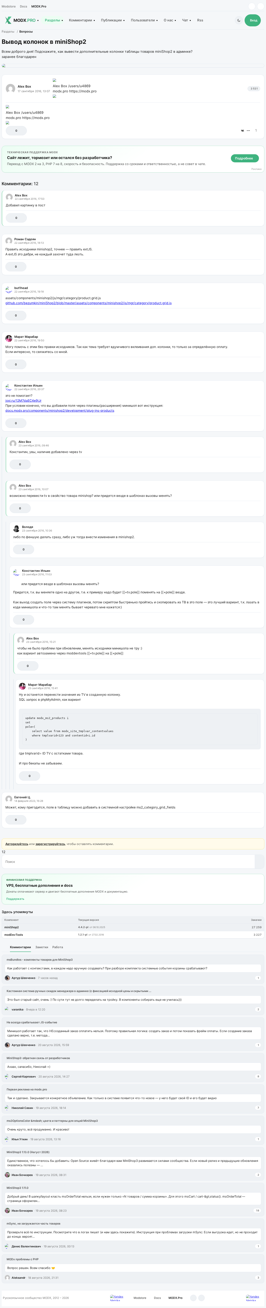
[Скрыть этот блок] (260, 150)
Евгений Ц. (22, 797)
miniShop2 (11, 927)
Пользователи (143, 20)
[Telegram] (251, 6)
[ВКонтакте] (242, 130)
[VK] (260, 6)
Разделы (52, 20)
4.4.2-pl (83, 927)
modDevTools (13, 934)
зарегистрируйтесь (50, 844)
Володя (27, 527)
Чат (185, 20)
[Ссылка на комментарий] (247, 218)
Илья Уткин (20, 1139)
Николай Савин (22, 1108)
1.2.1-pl (82, 934)
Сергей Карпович (24, 1076)
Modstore (9, 6)
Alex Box (24, 86)
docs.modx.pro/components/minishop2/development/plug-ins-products (59, 411)
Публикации (111, 20)
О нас (168, 20)
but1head (21, 288)
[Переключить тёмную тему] (239, 20)
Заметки (41, 947)
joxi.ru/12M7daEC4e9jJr (23, 401)
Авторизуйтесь (16, 844)
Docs (23, 6)
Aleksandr (18, 1277)
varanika (17, 1009)
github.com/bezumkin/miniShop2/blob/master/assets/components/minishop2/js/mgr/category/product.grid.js (88, 303)
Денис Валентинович (26, 1246)
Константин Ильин (28, 385)
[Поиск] (259, 861)
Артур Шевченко (23, 978)
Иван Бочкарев (22, 1175)
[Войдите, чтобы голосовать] (11, 131)
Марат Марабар (26, 336)
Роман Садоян (25, 239)
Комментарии (80, 20)
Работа (57, 947)
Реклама (256, 169)
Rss (200, 20)
